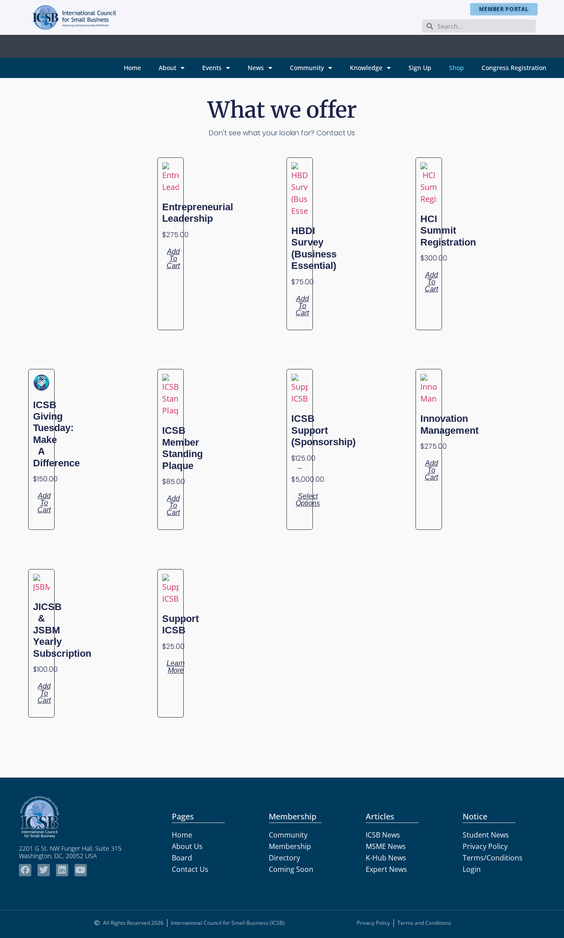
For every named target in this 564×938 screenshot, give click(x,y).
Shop (456, 67)
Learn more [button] (176, 666)
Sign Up (419, 67)
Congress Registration (514, 67)
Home (132, 67)
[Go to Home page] (79, 817)
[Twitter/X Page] (43, 870)
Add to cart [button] (173, 258)
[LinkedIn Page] (62, 870)
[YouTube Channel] (80, 870)
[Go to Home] (74, 17)
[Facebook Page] (25, 870)
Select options (308, 499)
